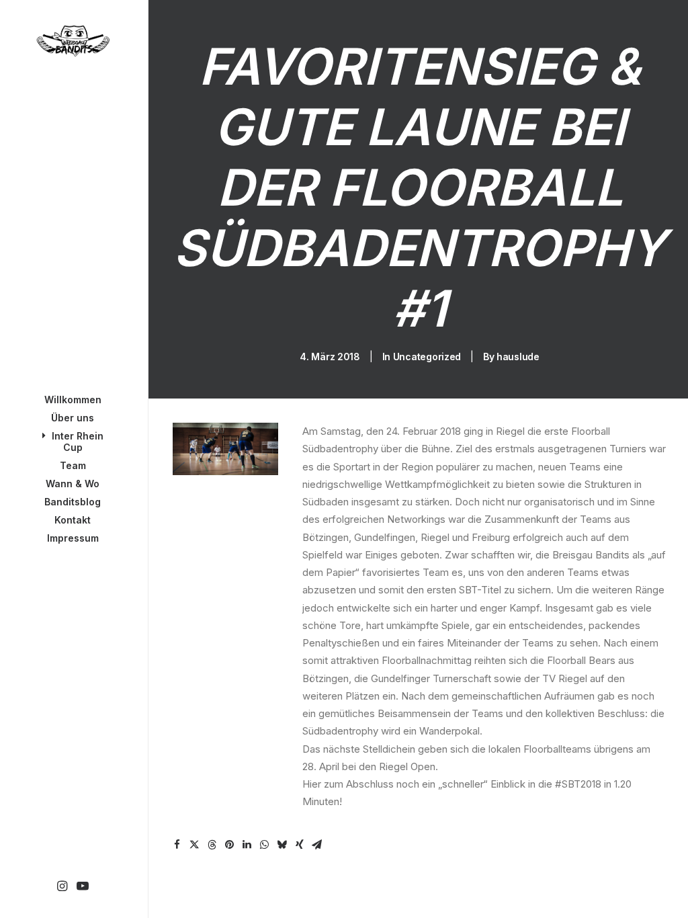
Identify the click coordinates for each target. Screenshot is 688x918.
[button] (62, 887)
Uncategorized (427, 356)
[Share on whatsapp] (265, 845)
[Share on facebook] (177, 845)
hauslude (518, 356)
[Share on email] (317, 845)
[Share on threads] (212, 845)
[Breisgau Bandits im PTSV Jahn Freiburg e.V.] (73, 41)
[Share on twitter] (195, 845)
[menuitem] (62, 887)
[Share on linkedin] (247, 845)
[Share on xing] (300, 845)
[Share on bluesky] (282, 845)
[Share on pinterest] (230, 845)
